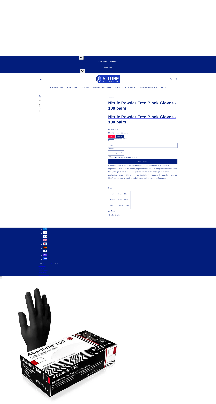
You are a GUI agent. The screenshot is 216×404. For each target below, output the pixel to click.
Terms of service (43, 270)
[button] (41, 79)
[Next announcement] (82, 71)
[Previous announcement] (81, 58)
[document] (108, 341)
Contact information (44, 274)
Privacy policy (42, 268)
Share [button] (113, 211)
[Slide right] (39, 111)
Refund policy (42, 266)
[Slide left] (39, 105)
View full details (114, 215)
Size (109, 141)
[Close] (1, 277)
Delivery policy (43, 272)
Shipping (111, 138)
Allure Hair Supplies (48, 263)
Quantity (111, 148)
